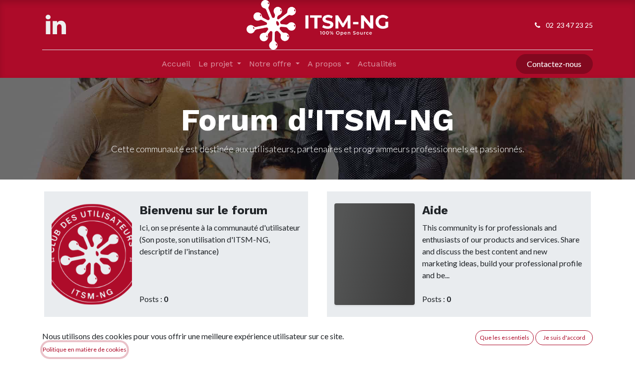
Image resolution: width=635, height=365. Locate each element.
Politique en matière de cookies (85, 349)
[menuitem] (176, 64)
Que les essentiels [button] (504, 337)
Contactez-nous (554, 63)
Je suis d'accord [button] (564, 337)
